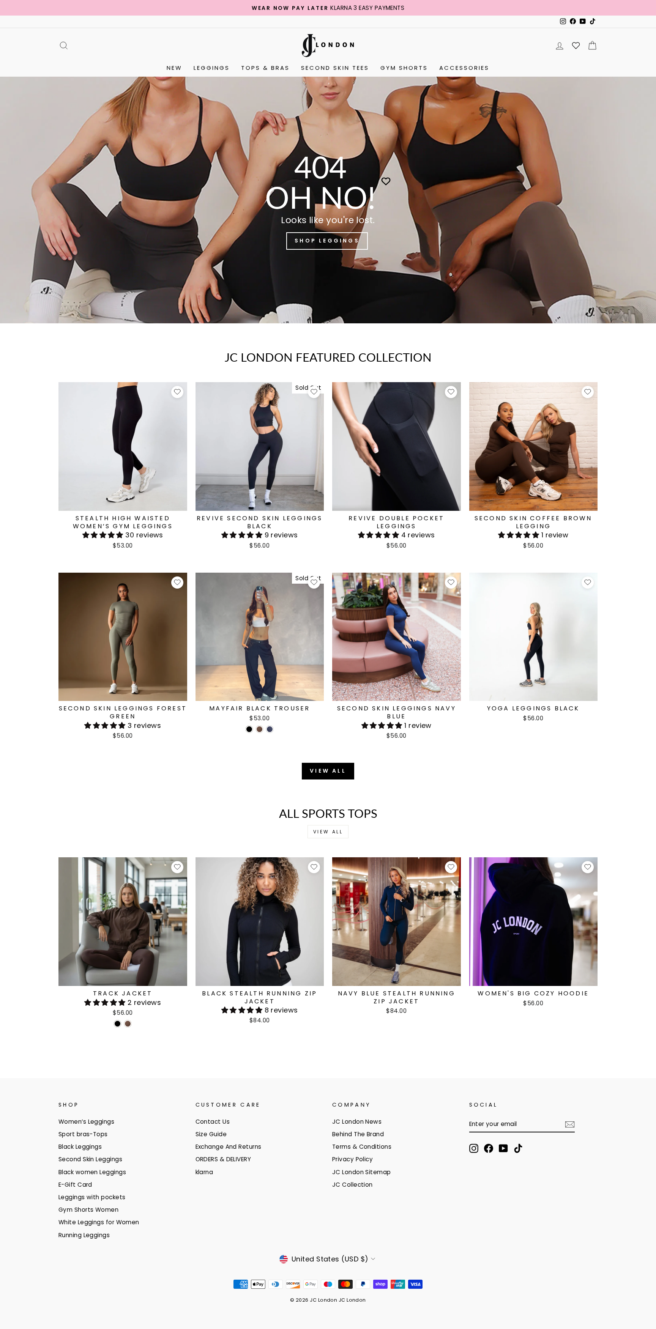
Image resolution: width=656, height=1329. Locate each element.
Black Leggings (80, 1147)
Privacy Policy (352, 1159)
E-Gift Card (75, 1185)
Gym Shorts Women (88, 1210)
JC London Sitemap (361, 1172)
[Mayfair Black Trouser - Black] (249, 729)
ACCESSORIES (464, 68)
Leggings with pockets (91, 1197)
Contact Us (213, 1122)
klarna (204, 1172)
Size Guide (211, 1134)
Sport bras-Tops (83, 1134)
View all (328, 771)
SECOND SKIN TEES (335, 68)
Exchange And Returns (229, 1147)
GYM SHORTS (404, 68)
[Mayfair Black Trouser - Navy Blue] (269, 729)
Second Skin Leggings (90, 1159)
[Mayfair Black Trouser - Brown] (259, 729)
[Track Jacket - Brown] (127, 1023)
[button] (104, 535)
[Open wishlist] (576, 45)
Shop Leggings (327, 240)
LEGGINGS (212, 68)
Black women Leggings (92, 1172)
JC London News (357, 1122)
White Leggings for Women (98, 1222)
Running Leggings (84, 1235)
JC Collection (352, 1185)
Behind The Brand (358, 1134)
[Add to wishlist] (177, 392)
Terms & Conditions (361, 1147)
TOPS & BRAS (265, 68)
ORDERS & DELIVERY (223, 1159)
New (174, 68)
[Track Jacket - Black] (117, 1023)
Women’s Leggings (86, 1122)
